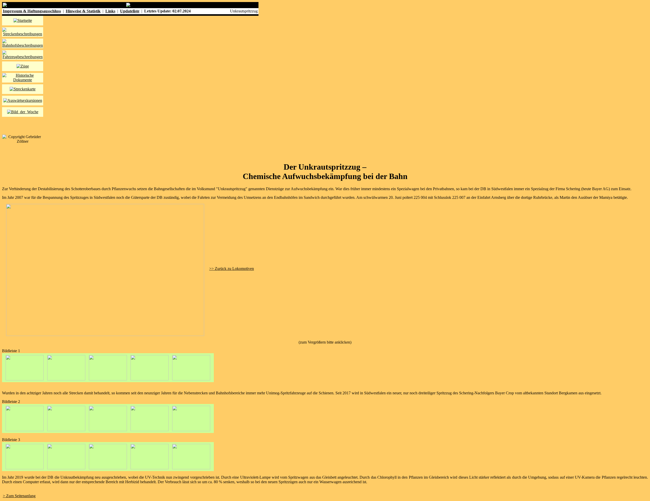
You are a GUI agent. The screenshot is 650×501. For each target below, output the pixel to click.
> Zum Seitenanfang (19, 496)
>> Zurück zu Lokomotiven (231, 268)
